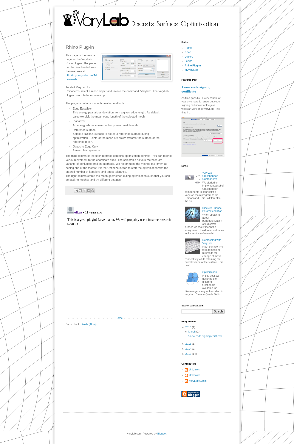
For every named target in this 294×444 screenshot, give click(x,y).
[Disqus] (119, 259)
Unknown (194, 369)
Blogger (161, 433)
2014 (188, 348)
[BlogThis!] (80, 190)
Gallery (189, 56)
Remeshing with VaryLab (211, 241)
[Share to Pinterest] (92, 190)
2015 (188, 343)
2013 (188, 353)
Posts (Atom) (89, 324)
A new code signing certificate (205, 336)
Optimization (209, 272)
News (188, 52)
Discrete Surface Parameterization (212, 210)
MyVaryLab (191, 69)
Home (119, 318)
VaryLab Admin (198, 380)
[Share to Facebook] (88, 190)
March (192, 331)
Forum (188, 61)
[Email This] (76, 190)
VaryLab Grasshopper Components (210, 175)
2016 (188, 327)
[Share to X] (84, 190)
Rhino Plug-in (193, 65)
